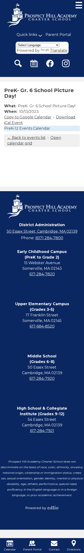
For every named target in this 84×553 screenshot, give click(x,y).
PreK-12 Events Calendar (27, 128)
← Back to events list (26, 137)
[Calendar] (34, 63)
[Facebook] (50, 63)
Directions (73, 549)
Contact (54, 549)
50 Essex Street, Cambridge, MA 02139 (42, 231)
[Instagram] (66, 63)
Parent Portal (58, 34)
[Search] (18, 63)
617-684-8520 (42, 326)
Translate (58, 50)
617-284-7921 (42, 431)
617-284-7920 (42, 378)
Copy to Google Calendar (27, 117)
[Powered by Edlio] (42, 507)
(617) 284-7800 (49, 238)
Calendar (10, 549)
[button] (27, 34)
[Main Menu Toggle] (79, 5)
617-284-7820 (42, 274)
